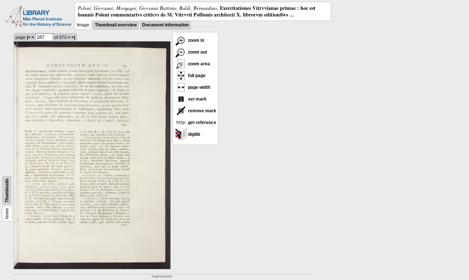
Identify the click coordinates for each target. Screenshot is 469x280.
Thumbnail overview (116, 25)
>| (73, 37)
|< (28, 37)
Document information (165, 25)
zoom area (198, 63)
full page (196, 75)
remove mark (201, 110)
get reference (201, 122)
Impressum (162, 276)
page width (198, 87)
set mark (197, 99)
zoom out (197, 52)
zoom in (195, 40)
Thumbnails (7, 190)
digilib (193, 134)
